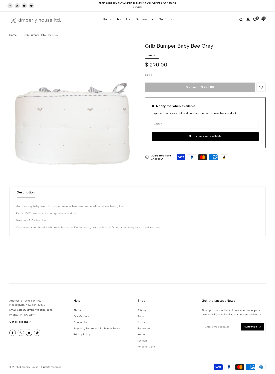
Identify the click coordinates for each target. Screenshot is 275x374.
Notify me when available (205, 136)
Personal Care (146, 346)
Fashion (142, 340)
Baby (141, 316)
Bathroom (144, 328)
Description (26, 192)
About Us (79, 310)
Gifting (142, 310)
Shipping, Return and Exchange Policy (97, 328)
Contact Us (80, 322)
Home (13, 35)
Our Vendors (81, 316)
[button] (261, 87)
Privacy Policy (82, 334)
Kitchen (142, 322)
